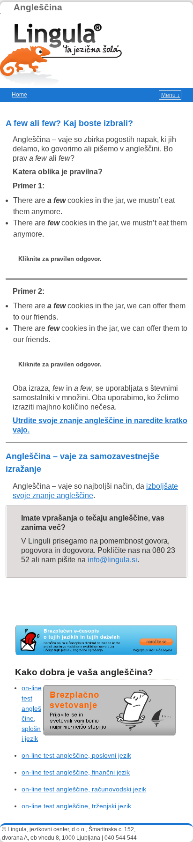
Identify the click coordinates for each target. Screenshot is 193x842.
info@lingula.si (112, 560)
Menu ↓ (170, 95)
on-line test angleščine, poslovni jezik (76, 755)
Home (19, 94)
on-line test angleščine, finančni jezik (76, 772)
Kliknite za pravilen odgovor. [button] (60, 258)
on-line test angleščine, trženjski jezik (76, 806)
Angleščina (38, 7)
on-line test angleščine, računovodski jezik (84, 789)
